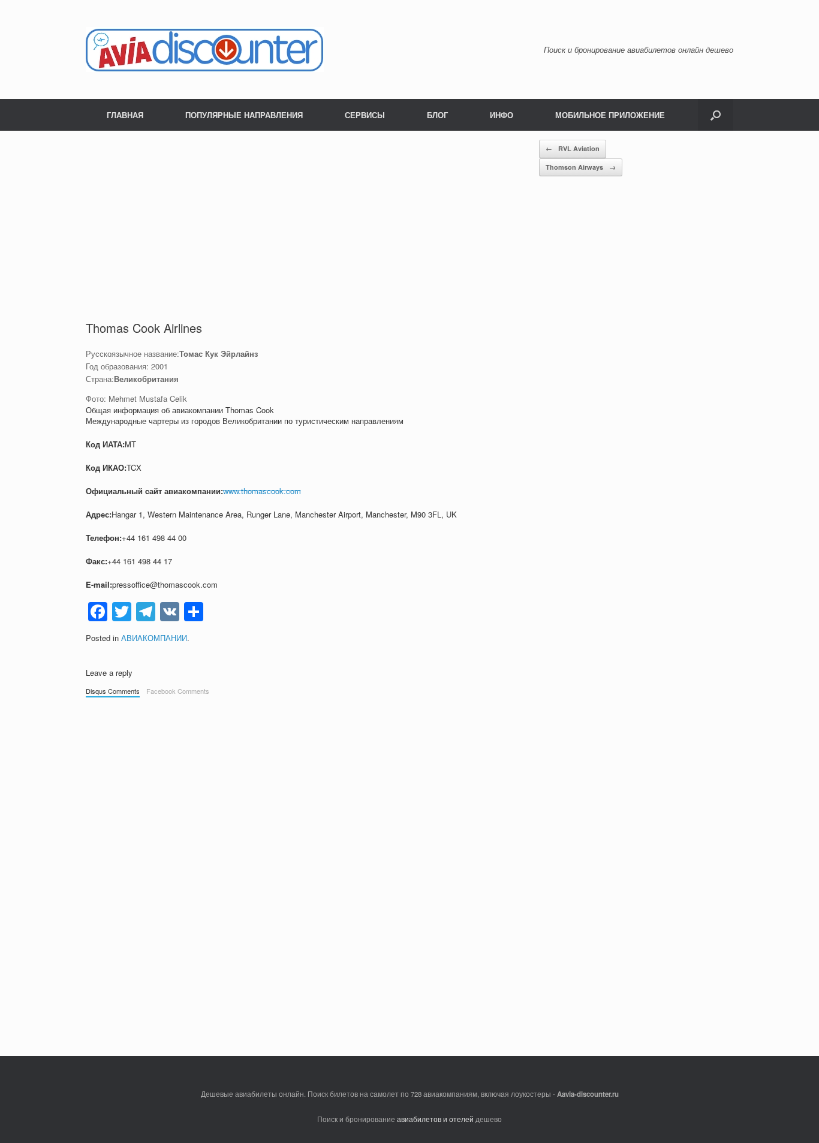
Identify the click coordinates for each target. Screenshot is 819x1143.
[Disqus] (409, 871)
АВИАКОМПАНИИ (154, 637)
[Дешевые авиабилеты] (205, 49)
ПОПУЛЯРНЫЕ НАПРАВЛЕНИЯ (244, 115)
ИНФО (501, 115)
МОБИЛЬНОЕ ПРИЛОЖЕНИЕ (610, 115)
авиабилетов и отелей (435, 1119)
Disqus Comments (113, 691)
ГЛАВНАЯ (125, 115)
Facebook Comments (177, 691)
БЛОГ (437, 115)
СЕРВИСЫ (365, 115)
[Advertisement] (312, 230)
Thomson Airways (581, 167)
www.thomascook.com (262, 491)
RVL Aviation (573, 148)
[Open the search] (715, 115)
